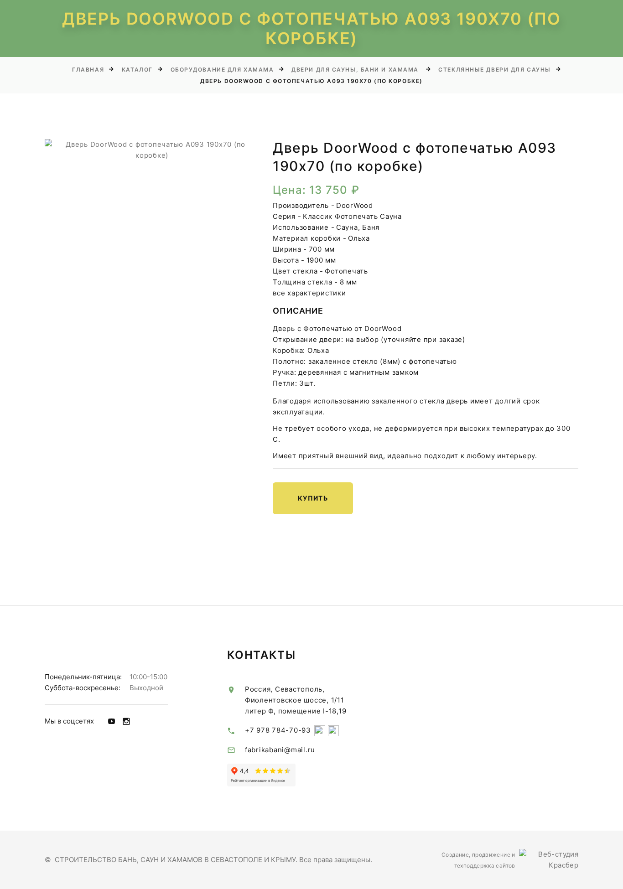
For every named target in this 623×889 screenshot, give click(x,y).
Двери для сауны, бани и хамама (356, 69)
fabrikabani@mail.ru (280, 749)
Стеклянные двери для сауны (494, 69)
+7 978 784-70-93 (278, 730)
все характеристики (309, 293)
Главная (88, 69)
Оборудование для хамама (222, 69)
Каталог (137, 69)
